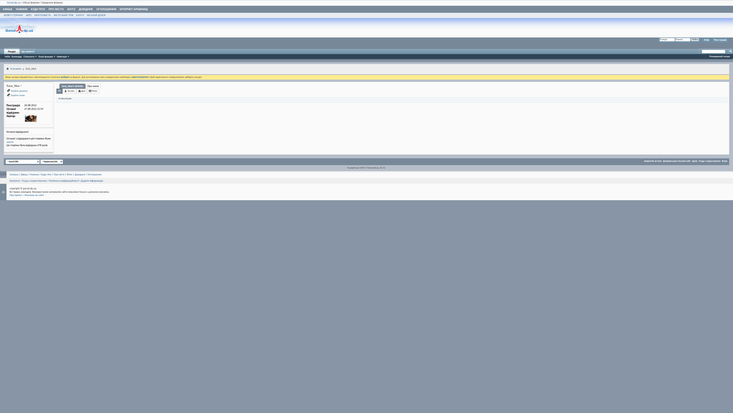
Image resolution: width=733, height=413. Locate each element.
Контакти (15, 181)
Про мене (93, 86)
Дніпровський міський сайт (677, 161)
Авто (28, 15)
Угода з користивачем (34, 181)
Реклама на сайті (34, 195)
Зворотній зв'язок (653, 161)
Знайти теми (17, 95)
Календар (17, 56)
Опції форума (45, 56)
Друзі (83, 91)
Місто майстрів (63, 15)
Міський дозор (96, 15)
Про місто (56, 9)
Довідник (86, 9)
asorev (10, 142)
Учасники (15, 68)
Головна (14, 174)
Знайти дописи (19, 91)
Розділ (12, 51)
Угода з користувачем (710, 161)
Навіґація (62, 56)
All (59, 91)
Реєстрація (720, 40)
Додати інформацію (92, 181)
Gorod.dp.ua (13, 2)
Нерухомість (42, 15)
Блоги (80, 15)
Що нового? (28, 51)
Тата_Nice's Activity (72, 86)
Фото (71, 9)
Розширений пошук (720, 56)
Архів (694, 161)
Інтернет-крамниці (134, 9)
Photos (94, 91)
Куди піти (38, 9)
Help (706, 40)
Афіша (7, 9)
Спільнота (28, 56)
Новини (21, 9)
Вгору (724, 161)
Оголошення (106, 9)
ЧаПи (7, 56)
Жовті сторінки (13, 15)
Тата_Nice (71, 91)
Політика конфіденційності (64, 181)
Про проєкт (16, 195)
